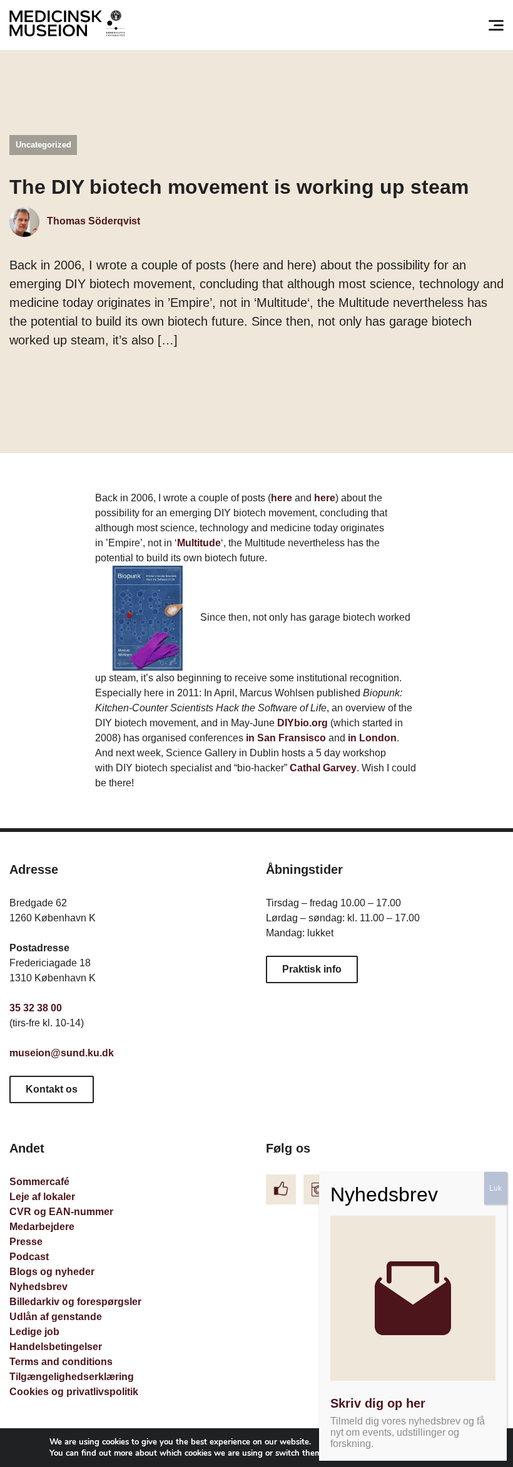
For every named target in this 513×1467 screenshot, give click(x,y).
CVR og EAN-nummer (61, 1211)
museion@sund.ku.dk (61, 1053)
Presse (26, 1241)
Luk (495, 1188)
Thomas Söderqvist (92, 221)
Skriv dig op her (377, 1403)
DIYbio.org (302, 723)
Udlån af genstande (55, 1316)
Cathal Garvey (323, 768)
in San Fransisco (286, 738)
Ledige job (34, 1331)
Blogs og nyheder (51, 1271)
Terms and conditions (61, 1361)
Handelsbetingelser (55, 1346)
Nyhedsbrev (38, 1286)
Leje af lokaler (42, 1196)
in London (372, 738)
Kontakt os (52, 1089)
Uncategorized (43, 144)
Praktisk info (312, 969)
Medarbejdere (41, 1226)
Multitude (199, 543)
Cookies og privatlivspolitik (73, 1391)
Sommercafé (39, 1181)
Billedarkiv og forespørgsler (75, 1301)
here (281, 498)
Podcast (29, 1256)
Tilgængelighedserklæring (71, 1376)
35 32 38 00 (35, 1008)
